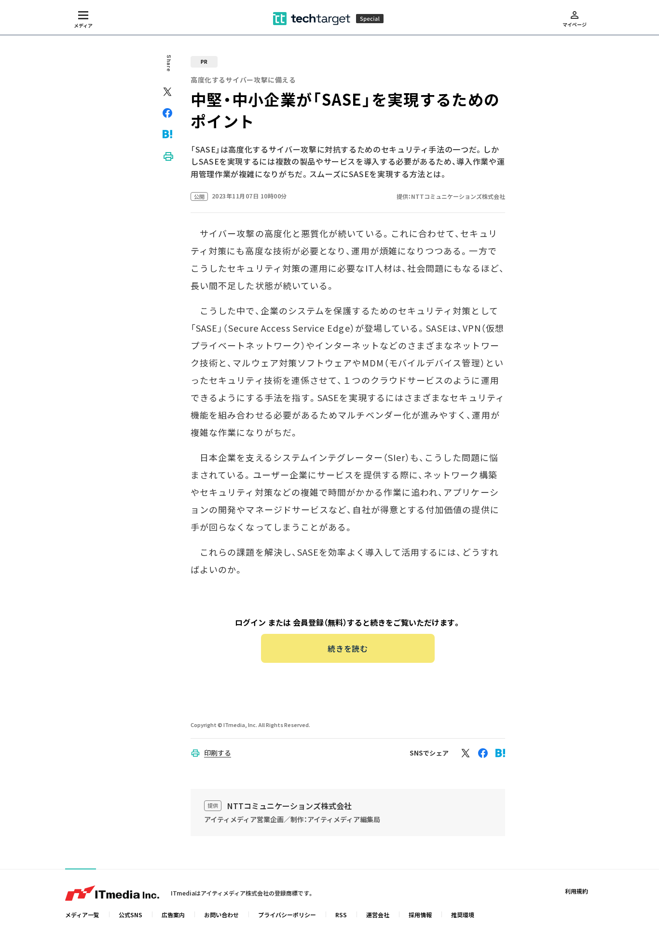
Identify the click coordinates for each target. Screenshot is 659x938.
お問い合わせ (221, 914)
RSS (341, 914)
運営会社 (377, 914)
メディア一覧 (82, 914)
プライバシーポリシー (287, 914)
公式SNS (130, 914)
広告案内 (173, 914)
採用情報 (420, 914)
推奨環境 (462, 914)
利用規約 (576, 891)
